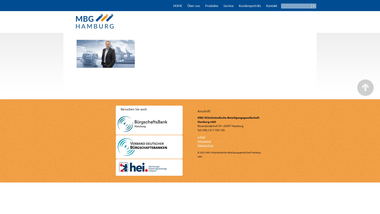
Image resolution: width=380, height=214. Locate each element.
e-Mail (201, 137)
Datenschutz (206, 145)
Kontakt (271, 6)
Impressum (204, 141)
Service (228, 6)
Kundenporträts (250, 6)
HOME (177, 6)
